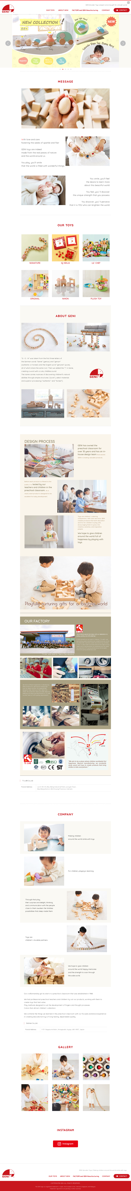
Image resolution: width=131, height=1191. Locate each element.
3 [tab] (65, 69)
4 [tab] (68, 69)
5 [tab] (70, 69)
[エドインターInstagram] (128, 2)
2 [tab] (62, 69)
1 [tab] (60, 69)
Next (123, 43)
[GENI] (8, 9)
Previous (8, 43)
